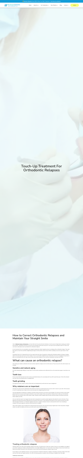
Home (30, 5)
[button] (36, 5)
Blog (61, 5)
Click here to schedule (55, 1)
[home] (12, 5)
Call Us (74, 5)
